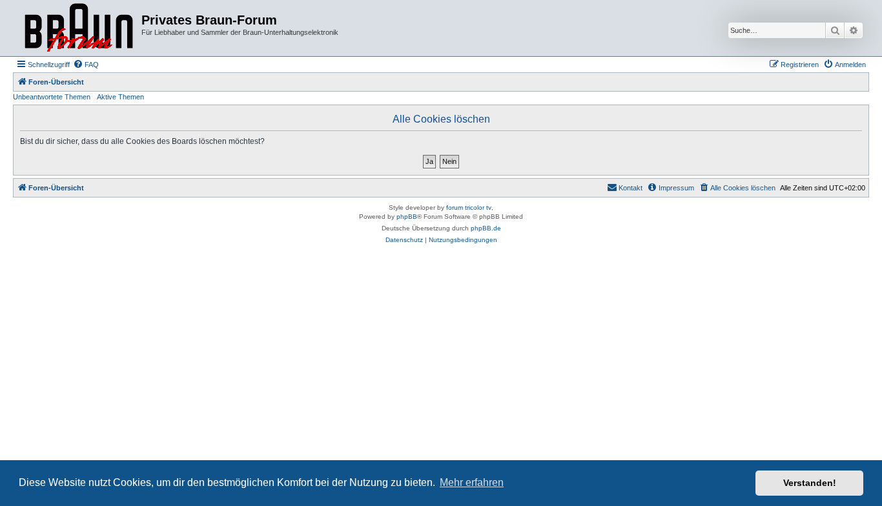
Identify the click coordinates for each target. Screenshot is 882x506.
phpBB (406, 216)
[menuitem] (86, 64)
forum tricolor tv (468, 207)
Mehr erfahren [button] (472, 482)
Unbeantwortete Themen (51, 97)
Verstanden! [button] (809, 483)
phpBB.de (486, 228)
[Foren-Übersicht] (78, 28)
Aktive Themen (120, 97)
